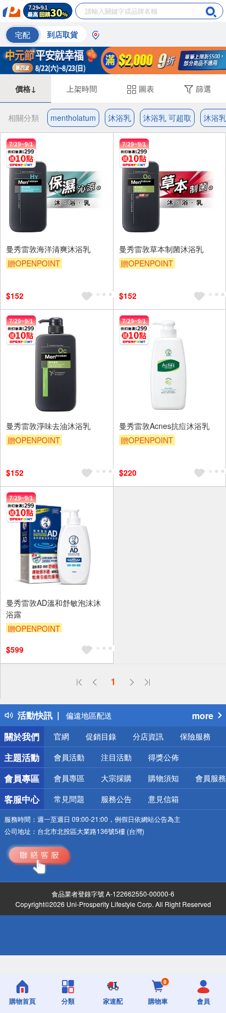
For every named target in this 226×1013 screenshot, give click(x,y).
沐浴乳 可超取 (167, 117)
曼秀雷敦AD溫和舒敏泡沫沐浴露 (53, 608)
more (202, 715)
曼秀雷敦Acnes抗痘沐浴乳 (164, 425)
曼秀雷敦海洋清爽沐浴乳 (48, 248)
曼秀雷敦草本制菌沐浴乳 (161, 248)
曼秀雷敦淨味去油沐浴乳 (48, 425)
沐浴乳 (119, 117)
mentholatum (73, 117)
